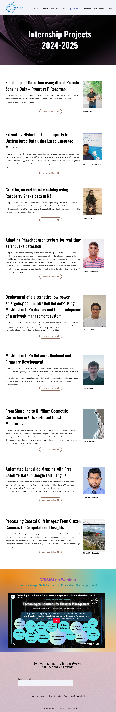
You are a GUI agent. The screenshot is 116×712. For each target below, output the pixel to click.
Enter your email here (26, 679)
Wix (76, 708)
